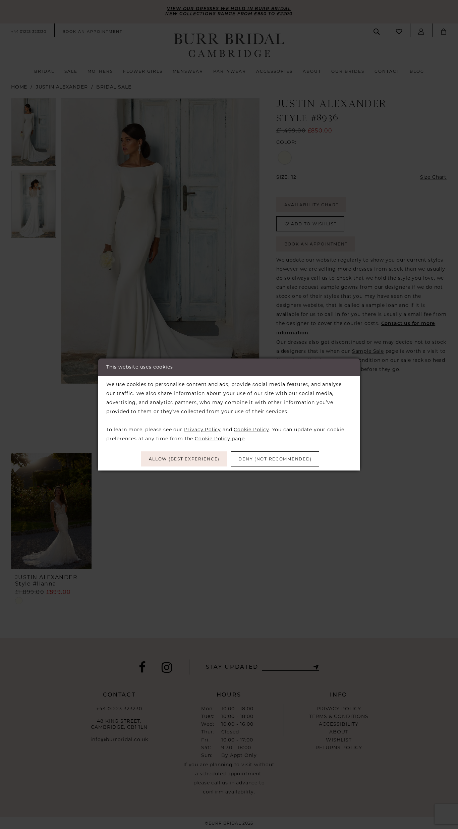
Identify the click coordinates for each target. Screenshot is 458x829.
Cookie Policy (251, 430)
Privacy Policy (202, 430)
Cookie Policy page (220, 439)
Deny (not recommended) (275, 458)
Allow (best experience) (184, 458)
